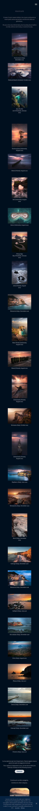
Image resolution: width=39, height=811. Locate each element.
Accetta (17, 808)
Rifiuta (23, 808)
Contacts (19, 771)
